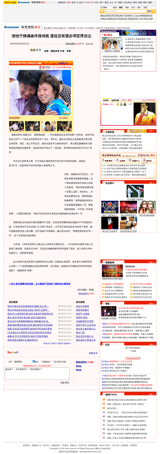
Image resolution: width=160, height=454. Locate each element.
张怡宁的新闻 (82, 306)
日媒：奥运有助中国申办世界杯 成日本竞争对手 (122, 63)
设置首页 (26, 445)
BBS (145, 2)
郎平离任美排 (117, 15)
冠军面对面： (131, 266)
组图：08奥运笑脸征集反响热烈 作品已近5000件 (127, 417)
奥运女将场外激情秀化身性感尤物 (120, 379)
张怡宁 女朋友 (83, 314)
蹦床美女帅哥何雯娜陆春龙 (137, 276)
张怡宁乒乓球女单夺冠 (105, 28)
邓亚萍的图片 (82, 310)
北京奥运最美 (144, 327)
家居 (106, 2)
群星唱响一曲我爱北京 (114, 287)
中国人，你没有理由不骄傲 (121, 364)
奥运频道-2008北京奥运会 (55, 28)
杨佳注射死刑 (106, 15)
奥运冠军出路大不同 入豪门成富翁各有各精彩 (126, 429)
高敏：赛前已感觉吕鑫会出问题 (119, 337)
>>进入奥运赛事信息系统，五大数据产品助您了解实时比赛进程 (39, 283)
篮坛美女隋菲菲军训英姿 (142, 324)
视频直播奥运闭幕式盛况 (112, 278)
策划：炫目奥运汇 (109, 215)
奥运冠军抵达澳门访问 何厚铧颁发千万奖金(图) (121, 136)
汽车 (96, 2)
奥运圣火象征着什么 (86, 329)
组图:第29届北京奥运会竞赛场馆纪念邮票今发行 (127, 400)
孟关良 (121, 311)
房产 (101, 2)
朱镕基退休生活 (145, 15)
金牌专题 (115, 100)
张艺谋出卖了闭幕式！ (119, 371)
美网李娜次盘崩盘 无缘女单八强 (139, 45)
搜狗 (150, 2)
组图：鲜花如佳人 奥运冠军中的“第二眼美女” (126, 404)
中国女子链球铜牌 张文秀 (136, 273)
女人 (111, 2)
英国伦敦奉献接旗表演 (142, 291)
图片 (139, 7)
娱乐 (81, 2)
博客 (140, 2)
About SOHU (104, 445)
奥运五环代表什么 (84, 336)
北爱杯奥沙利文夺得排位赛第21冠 (140, 51)
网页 (121, 7)
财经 (89, 2)
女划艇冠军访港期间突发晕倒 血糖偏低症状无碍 (122, 142)
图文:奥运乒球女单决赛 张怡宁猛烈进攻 (27, 317)
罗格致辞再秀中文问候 (114, 294)
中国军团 (71, 28)
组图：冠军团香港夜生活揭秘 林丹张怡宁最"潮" (121, 139)
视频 (120, 2)
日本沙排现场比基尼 (114, 382)
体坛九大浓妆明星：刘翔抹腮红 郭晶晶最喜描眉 (122, 148)
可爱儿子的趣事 (131, 311)
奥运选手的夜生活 (144, 388)
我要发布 (93, 353)
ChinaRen (127, 2)
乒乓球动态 (89, 28)
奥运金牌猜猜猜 (148, 100)
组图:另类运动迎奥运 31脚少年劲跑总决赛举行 (126, 421)
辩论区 (79, 370)
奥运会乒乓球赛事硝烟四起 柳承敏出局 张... (29, 321)
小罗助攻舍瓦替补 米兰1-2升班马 (139, 42)
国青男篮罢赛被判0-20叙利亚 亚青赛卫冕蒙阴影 (123, 60)
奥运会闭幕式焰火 (128, 215)
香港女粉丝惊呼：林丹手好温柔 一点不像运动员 (122, 145)
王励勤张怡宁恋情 (84, 321)
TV (116, 2)
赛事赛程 (108, 161)
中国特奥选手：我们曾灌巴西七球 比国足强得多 (122, 66)
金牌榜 (106, 100)
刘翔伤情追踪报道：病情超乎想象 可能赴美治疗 (122, 56)
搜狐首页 (62, 2)
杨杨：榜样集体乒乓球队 (143, 337)
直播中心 (136, 161)
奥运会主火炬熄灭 (109, 231)
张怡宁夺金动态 (123, 28)
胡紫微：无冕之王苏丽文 (143, 334)
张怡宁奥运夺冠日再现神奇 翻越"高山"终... (28, 306)
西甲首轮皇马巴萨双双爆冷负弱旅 (140, 48)
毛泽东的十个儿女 (131, 15)
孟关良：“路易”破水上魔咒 (138, 331)
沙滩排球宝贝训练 (129, 388)
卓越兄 (121, 314)
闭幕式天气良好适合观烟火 (116, 297)
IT (92, 2)
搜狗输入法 (36, 445)
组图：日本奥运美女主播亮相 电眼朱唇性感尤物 (127, 434)
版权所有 (107, 448)
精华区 (79, 366)
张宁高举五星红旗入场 (142, 294)
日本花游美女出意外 (128, 231)
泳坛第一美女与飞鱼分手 (136, 376)
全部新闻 (124, 445)
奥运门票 (80, 332)
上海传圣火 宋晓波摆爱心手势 (138, 39)
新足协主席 (123, 19)
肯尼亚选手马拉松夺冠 (142, 297)
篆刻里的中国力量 (132, 314)
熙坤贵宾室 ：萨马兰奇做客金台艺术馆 (122, 327)
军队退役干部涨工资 (86, 340)
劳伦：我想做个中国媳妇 (120, 368)
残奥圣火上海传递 (112, 51)
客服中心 (74, 445)
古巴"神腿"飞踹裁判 (135, 200)
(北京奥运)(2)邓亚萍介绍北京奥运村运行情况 (29, 332)
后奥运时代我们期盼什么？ (136, 317)
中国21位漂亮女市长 (109, 19)
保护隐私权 (93, 445)
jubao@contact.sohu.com (90, 452)
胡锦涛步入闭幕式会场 (142, 287)
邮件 (135, 2)
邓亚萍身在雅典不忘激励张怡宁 (23, 340)
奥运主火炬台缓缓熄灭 (114, 291)
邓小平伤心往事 (146, 19)
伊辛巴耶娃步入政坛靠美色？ (118, 385)
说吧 (145, 7)
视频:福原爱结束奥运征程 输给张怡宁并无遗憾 (30, 325)
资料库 (149, 161)
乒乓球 (80, 28)
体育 (74, 2)
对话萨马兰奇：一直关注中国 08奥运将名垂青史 (127, 412)
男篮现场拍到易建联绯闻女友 (135, 382)
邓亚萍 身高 (82, 317)
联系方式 (83, 445)
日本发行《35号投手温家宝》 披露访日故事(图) (127, 425)
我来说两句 (70, 44)
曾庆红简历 (112, 408)
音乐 (133, 7)
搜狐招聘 (55, 445)
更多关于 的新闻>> (57, 343)
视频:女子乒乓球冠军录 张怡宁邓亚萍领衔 (28, 336)
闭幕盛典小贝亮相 (108, 319)
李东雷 (121, 317)
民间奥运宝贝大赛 (113, 388)
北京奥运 (105, 361)
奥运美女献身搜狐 (147, 215)
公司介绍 (115, 445)
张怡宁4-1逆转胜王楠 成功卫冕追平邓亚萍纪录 (30, 314)
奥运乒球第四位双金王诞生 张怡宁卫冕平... (28, 310)
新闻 (69, 2)
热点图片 (109, 183)
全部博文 (133, 445)
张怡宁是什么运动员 (86, 325)
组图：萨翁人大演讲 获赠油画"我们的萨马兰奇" (126, 438)
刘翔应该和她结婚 (142, 379)
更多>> (107, 69)
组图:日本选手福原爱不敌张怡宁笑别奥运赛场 (30, 329)
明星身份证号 (133, 19)
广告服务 (64, 445)
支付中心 (46, 445)
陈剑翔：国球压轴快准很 (116, 331)
